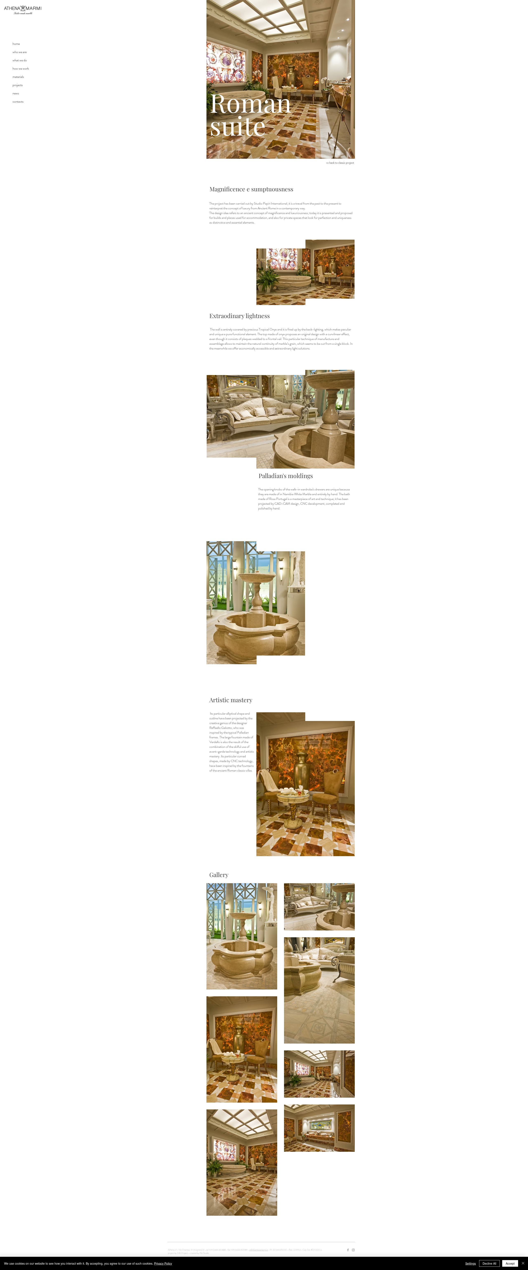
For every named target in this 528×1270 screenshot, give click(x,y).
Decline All (489, 1263)
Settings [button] (470, 1263)
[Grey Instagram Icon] (353, 1250)
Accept (510, 1263)
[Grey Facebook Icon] (348, 1250)
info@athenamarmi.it (258, 1249)
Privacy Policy (163, 1263)
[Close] (523, 1263)
